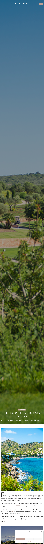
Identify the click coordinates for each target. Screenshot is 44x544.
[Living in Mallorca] (22, 4)
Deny (29, 538)
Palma (12, 511)
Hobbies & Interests (21, 409)
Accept (20, 538)
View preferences (38, 538)
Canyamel (18, 505)
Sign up (41, 4)
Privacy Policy (29, 541)
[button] (41, 531)
